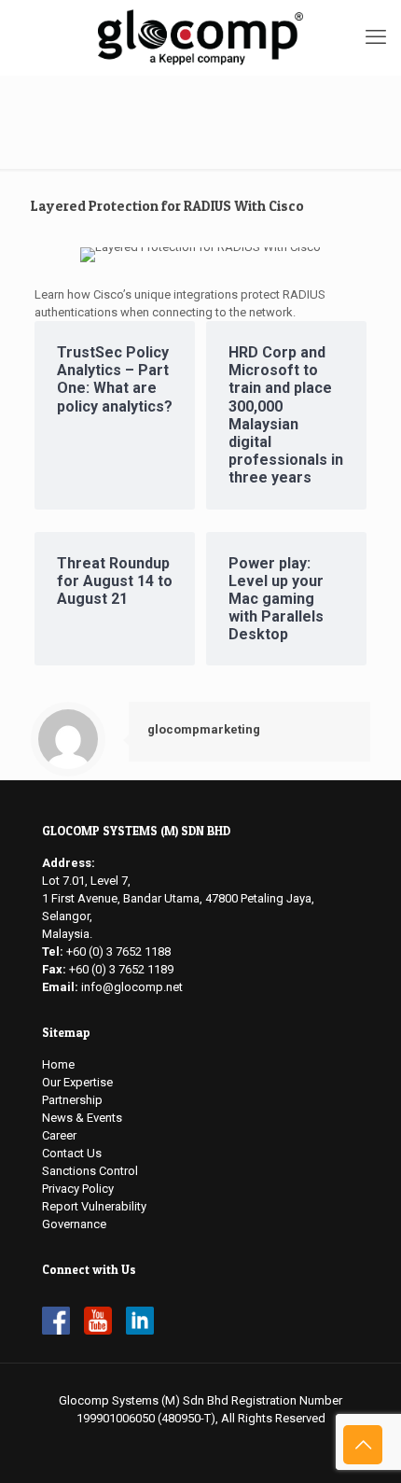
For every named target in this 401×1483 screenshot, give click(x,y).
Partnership (72, 1100)
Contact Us (72, 1153)
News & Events (82, 1118)
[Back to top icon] (362, 1444)
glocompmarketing (203, 729)
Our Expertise (77, 1082)
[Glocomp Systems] (200, 37)
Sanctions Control (90, 1171)
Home (58, 1064)
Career (59, 1135)
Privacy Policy (78, 1189)
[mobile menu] (376, 37)
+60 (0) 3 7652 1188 (118, 951)
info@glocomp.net (132, 987)
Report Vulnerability (94, 1206)
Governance (74, 1224)
